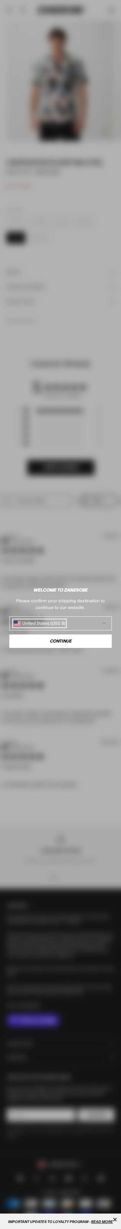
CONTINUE (61, 641)
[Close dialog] (115, 1219)
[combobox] (40, 623)
